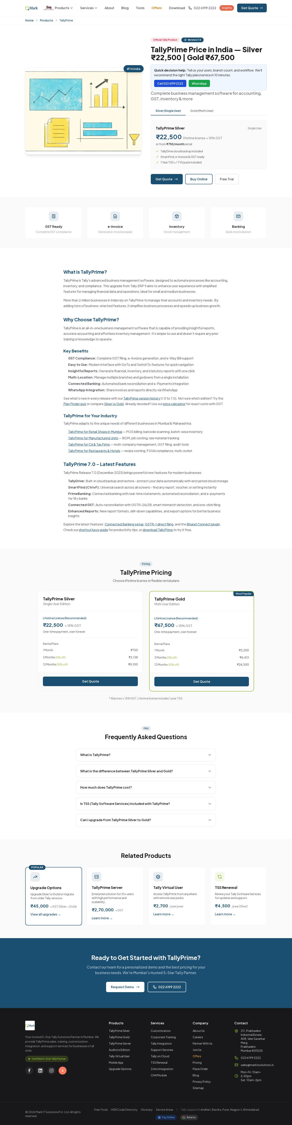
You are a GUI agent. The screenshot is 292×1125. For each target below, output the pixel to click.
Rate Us (191, 1117)
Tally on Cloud (160, 1056)
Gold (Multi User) (201, 110)
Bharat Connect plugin (203, 524)
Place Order (200, 1069)
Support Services (162, 1050)
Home (29, 20)
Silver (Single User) (168, 110)
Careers (198, 1037)
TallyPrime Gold (119, 1037)
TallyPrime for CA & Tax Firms (89, 444)
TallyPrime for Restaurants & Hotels (94, 451)
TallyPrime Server (120, 1043)
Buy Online (198, 179)
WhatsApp (199, 83)
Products (62, 8)
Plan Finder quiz (74, 404)
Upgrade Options (120, 1069)
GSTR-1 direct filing (159, 524)
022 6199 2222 (169, 987)
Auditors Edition (119, 1050)
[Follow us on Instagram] (51, 1071)
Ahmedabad (251, 1109)
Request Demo (122, 987)
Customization (161, 1030)
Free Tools (101, 1109)
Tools (140, 8)
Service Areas (164, 1109)
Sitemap (198, 1088)
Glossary (147, 1109)
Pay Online (168, 1117)
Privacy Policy (202, 1081)
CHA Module (159, 1075)
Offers (157, 8)
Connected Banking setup (124, 524)
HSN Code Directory (124, 1109)
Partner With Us (202, 1043)
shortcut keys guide (93, 530)
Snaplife (227, 7)
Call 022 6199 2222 (170, 83)
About (109, 8)
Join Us (197, 1050)
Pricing (197, 1062)
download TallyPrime (158, 530)
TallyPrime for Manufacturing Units (93, 438)
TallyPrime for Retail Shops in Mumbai (95, 432)
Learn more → (102, 918)
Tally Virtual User (119, 1056)
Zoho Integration (162, 1069)
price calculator (174, 404)
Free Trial (227, 179)
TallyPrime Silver (119, 1030)
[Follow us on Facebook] (29, 1071)
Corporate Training (163, 1037)
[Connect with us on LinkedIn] (40, 1071)
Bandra (216, 1109)
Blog (125, 8)
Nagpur (235, 1109)
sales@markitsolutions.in (257, 1065)
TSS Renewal (159, 1062)
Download (177, 8)
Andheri (206, 1109)
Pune (225, 1109)
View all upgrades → (45, 914)
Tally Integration (161, 1043)
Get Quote (249, 8)
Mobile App (116, 1062)
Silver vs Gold (114, 404)
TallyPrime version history (141, 398)
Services (87, 8)
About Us (199, 1030)
